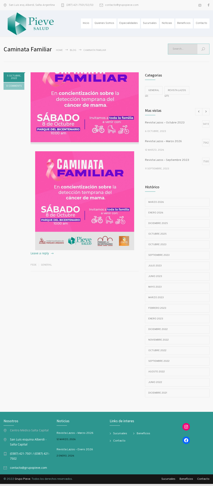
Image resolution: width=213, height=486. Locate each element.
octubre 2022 (157, 350)
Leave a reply (40, 253)
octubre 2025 (157, 234)
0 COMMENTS (14, 86)
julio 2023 (155, 265)
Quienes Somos (104, 23)
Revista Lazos (177, 90)
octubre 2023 (157, 244)
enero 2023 (155, 318)
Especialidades (128, 23)
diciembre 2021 (157, 393)
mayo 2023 (155, 287)
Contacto (201, 23)
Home (59, 50)
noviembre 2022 (158, 340)
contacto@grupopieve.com (122, 5)
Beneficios (184, 23)
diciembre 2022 (158, 329)
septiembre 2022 (159, 361)
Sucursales (150, 23)
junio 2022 (155, 382)
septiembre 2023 (159, 255)
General (46, 265)
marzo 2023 (156, 297)
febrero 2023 (157, 308)
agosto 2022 (156, 371)
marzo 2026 (156, 202)
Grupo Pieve (22, 479)
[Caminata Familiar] (85, 108)
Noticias (167, 23)
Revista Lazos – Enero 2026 (75, 449)
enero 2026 (155, 212)
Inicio (86, 23)
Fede (34, 265)
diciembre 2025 (158, 223)
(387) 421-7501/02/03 (79, 5)
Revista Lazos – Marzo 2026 (75, 433)
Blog (73, 50)
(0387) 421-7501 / (22, 453)
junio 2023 (155, 276)
